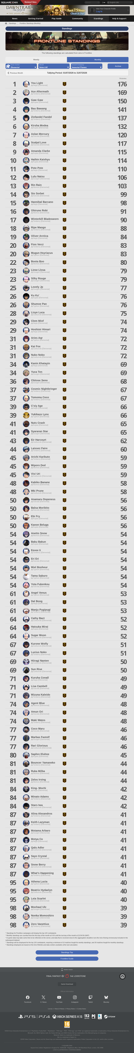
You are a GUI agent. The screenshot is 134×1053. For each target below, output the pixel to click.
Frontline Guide (67, 959)
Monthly (97, 60)
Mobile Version (68, 969)
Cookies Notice (81, 1008)
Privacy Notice (70, 1008)
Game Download (67, 984)
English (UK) (114, 2)
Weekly (36, 60)
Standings (12, 23)
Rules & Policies (59, 1008)
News (45, 1002)
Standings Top (67, 952)
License (50, 1008)
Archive (118, 66)
